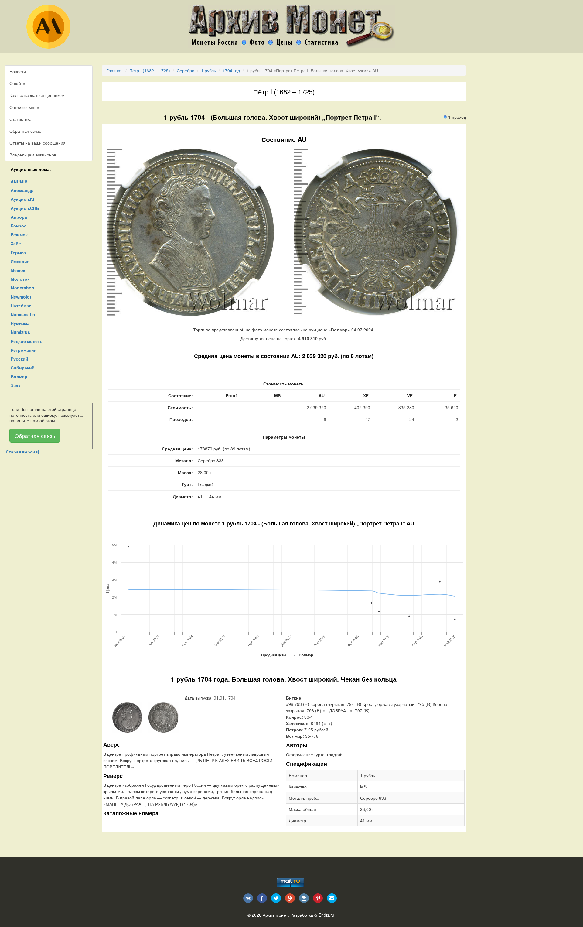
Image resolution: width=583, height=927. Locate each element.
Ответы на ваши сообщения (37, 143)
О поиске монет (25, 107)
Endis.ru (326, 915)
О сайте (17, 83)
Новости (17, 71)
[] (22, 452)
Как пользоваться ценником (37, 95)
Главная (114, 70)
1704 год (231, 70)
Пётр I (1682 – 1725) (149, 70)
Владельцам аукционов (32, 155)
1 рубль (208, 70)
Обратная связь (25, 131)
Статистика (20, 119)
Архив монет (275, 915)
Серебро (185, 70)
